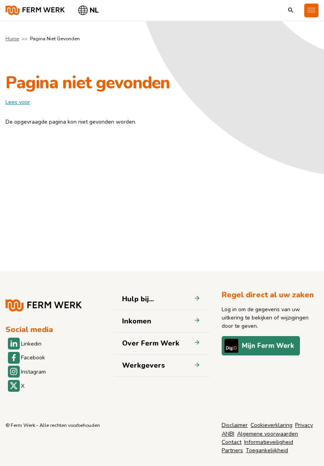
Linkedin (31, 344)
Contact (231, 442)
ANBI (228, 434)
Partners (232, 450)
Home (12, 38)
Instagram (33, 372)
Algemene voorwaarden (267, 434)
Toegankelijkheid (267, 450)
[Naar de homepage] (35, 10)
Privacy (304, 425)
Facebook (33, 357)
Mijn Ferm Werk (268, 345)
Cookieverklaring (271, 425)
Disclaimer (235, 425)
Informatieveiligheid (268, 442)
